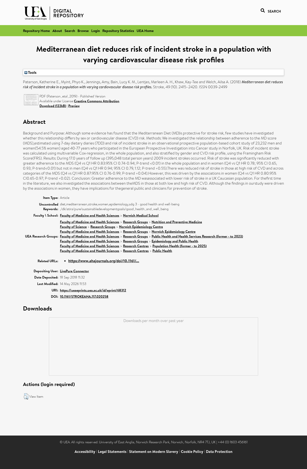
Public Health (162, 250)
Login (95, 30)
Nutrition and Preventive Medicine (177, 222)
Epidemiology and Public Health (175, 241)
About (57, 30)
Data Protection (219, 451)
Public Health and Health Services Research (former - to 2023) (197, 236)
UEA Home (145, 30)
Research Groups (135, 222)
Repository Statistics (118, 30)
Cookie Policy (192, 451)
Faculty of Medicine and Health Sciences (89, 215)
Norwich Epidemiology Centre (141, 226)
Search (70, 30)
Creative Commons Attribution (96, 101)
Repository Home (36, 30)
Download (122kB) (52, 106)
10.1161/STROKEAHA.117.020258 (84, 296)
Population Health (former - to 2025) (179, 246)
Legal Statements (112, 451)
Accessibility (85, 451)
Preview (74, 106)
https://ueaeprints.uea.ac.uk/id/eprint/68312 (93, 290)
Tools (32, 72)
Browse (83, 30)
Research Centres (136, 246)
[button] (26, 396)
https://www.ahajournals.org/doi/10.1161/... (103, 260)
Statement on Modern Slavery (153, 451)
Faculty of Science (73, 226)
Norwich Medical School (141, 215)
